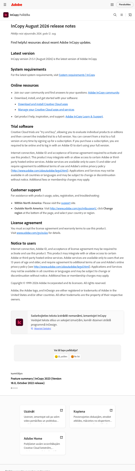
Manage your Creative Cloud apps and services (46, 109)
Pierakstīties (125, 4)
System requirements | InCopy (77, 75)
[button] (112, 4)
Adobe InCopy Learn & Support (84, 116)
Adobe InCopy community (103, 92)
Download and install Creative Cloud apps (43, 104)
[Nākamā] (96, 384)
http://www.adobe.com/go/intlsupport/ (73, 208)
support (65, 203)
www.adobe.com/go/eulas (32, 233)
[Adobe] (16, 4)
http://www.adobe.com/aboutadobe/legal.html (39, 170)
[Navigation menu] (5, 4)
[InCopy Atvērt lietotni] (130, 15)
